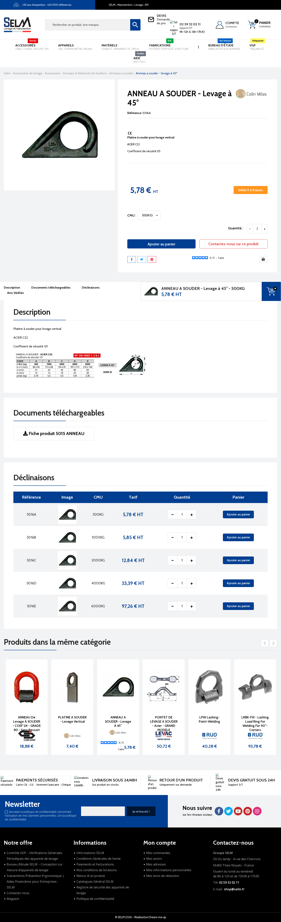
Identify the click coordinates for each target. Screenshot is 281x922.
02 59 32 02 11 (190, 24)
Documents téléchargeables (51, 287)
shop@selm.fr (234, 889)
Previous (265, 643)
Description (12, 287)
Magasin (13, 899)
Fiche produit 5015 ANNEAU (56, 433)
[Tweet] (141, 259)
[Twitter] (228, 811)
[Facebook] (219, 811)
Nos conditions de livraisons (96, 870)
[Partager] (131, 259)
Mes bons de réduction (162, 876)
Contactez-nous (18, 893)
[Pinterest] (152, 259)
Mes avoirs (154, 858)
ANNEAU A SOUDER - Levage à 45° (118, 721)
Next (273, 643)
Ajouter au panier (161, 244)
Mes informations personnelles (168, 870)
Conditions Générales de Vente (98, 858)
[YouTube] (238, 811)
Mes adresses (156, 864)
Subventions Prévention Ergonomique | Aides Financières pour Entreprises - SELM (35, 881)
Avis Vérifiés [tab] (15, 293)
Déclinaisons (91, 287)
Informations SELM (90, 853)
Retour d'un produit (90, 876)
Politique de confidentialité (95, 899)
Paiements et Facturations (95, 864)
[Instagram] (257, 811)
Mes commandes (158, 853)
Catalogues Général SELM (95, 881)
